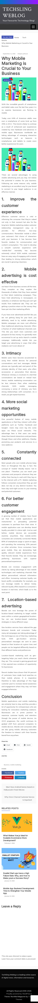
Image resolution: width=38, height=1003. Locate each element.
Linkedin (21, 777)
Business (7, 765)
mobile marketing (15, 765)
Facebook (8, 773)
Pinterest (8, 777)
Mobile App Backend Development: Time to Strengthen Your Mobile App (18, 890)
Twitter (21, 773)
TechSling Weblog (17, 12)
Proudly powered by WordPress (18, 994)
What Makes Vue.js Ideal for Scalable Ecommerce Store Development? (15, 838)
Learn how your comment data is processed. (19, 959)
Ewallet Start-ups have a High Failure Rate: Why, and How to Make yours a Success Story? (16, 875)
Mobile (7, 80)
